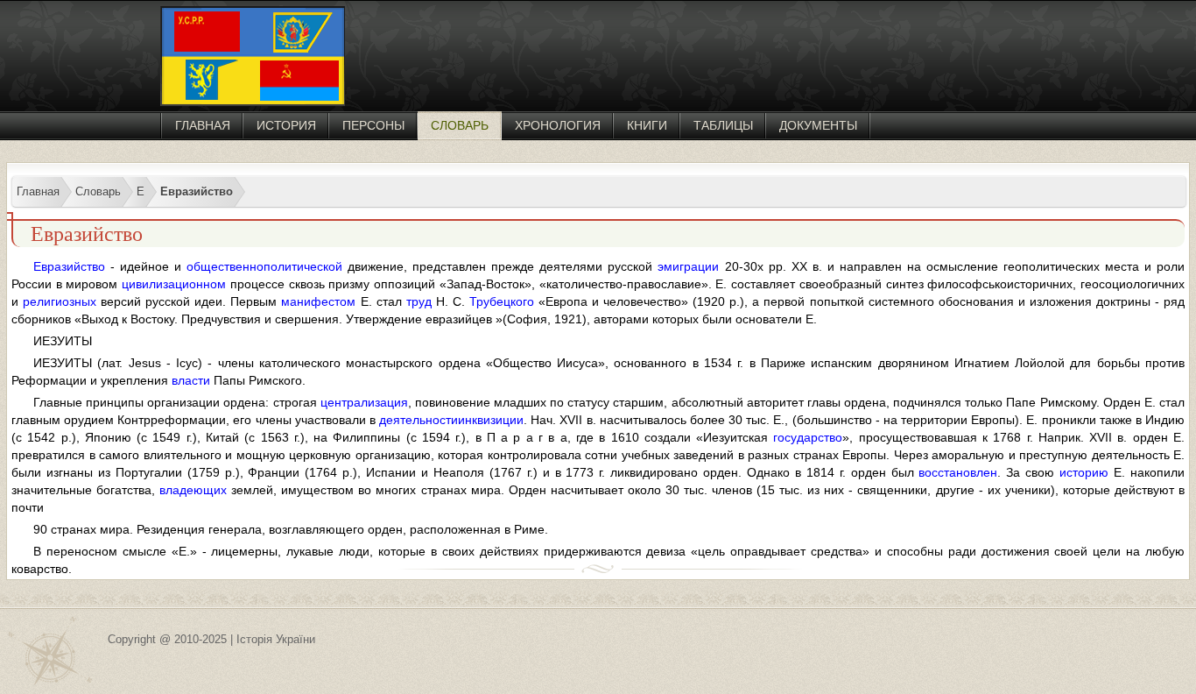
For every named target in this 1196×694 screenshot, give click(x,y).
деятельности (418, 420)
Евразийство (69, 266)
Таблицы (723, 125)
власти (191, 380)
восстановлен (957, 472)
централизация (364, 402)
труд (419, 301)
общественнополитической (264, 266)
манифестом (318, 301)
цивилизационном (174, 284)
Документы (818, 125)
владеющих (193, 490)
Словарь (460, 125)
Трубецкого (501, 301)
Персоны (373, 125)
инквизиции (491, 420)
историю (1083, 472)
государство (807, 437)
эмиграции (688, 266)
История (286, 125)
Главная (202, 125)
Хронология (558, 125)
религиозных (59, 301)
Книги (647, 125)
